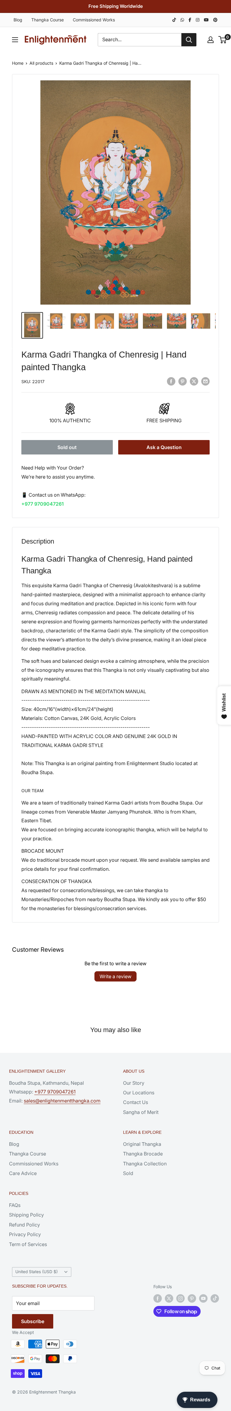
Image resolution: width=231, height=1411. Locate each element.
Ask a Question (164, 447)
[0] (222, 39)
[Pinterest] (215, 19)
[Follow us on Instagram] (180, 1298)
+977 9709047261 (42, 504)
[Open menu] (15, 39)
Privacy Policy (25, 1234)
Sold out (67, 447)
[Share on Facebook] (171, 381)
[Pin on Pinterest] (182, 381)
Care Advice (23, 1173)
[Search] (188, 39)
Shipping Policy (26, 1215)
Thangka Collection (145, 1164)
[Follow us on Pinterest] (192, 1298)
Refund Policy (24, 1225)
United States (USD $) (36, 1271)
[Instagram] (197, 19)
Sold (128, 1173)
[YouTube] (206, 19)
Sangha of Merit (141, 1112)
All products (41, 63)
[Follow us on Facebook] (157, 1298)
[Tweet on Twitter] (194, 381)
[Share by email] (205, 381)
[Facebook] (190, 19)
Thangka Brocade (143, 1154)
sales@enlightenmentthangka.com (62, 1101)
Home (17, 63)
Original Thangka (142, 1144)
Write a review (115, 976)
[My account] (211, 39)
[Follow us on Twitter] (169, 1298)
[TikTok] (174, 19)
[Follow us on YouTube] (203, 1298)
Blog (18, 19)
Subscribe (32, 1321)
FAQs (14, 1205)
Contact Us (135, 1102)
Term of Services (28, 1244)
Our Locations (138, 1093)
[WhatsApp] (182, 19)
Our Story (133, 1083)
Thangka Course (47, 19)
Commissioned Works (94, 19)
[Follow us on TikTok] (215, 1298)
